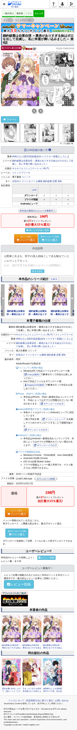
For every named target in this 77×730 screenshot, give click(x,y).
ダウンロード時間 (46, 479)
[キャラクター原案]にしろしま (54, 156)
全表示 (54, 279)
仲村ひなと (17, 156)
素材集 (19, 13)
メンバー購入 (27, 238)
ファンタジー (28, 181)
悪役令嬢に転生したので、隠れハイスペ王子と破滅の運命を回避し (11, 691)
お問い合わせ (62, 700)
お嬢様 (39, 181)
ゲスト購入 (50, 238)
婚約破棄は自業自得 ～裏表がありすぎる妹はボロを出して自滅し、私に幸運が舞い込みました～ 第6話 (38, 39)
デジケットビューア (55, 419)
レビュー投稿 (47, 557)
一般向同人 (8, 13)
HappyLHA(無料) (35, 385)
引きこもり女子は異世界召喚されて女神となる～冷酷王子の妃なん (32, 691)
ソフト (28, 13)
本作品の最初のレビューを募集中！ (38, 210)
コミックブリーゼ (21, 172)
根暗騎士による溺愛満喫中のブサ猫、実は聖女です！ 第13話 (52, 691)
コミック (38, 13)
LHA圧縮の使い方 (37, 149)
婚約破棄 (47, 181)
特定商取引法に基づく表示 (39, 700)
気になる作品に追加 (39, 230)
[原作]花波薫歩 (31, 156)
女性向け (16, 181)
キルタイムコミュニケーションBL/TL (31, 168)
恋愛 (55, 181)
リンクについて (16, 700)
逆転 (60, 181)
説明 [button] (34, 190)
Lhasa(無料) (33, 374)
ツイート (11, 119)
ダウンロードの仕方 (54, 404)
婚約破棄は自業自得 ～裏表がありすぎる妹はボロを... (11, 648)
